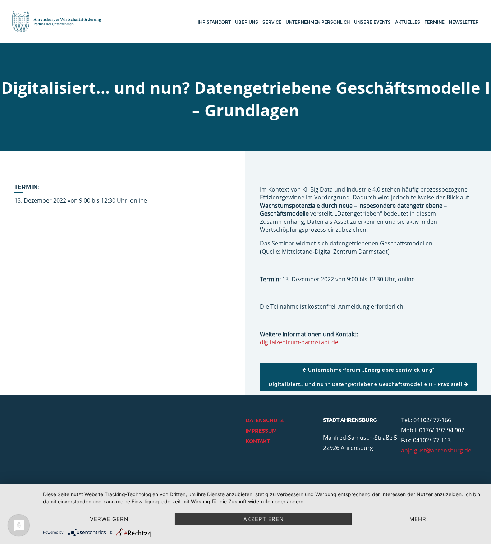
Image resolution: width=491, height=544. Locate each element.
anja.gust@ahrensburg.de (436, 450)
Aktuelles (407, 22)
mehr (417, 519)
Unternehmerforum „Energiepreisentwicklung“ (371, 370)
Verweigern (109, 519)
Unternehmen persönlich (318, 22)
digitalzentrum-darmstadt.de (299, 342)
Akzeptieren (263, 519)
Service (271, 22)
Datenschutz (265, 420)
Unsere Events (372, 22)
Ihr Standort (214, 22)
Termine (435, 22)
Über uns (246, 22)
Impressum (261, 431)
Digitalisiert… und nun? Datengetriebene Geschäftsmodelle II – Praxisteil (366, 384)
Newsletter (464, 22)
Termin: (26, 187)
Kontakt (258, 441)
